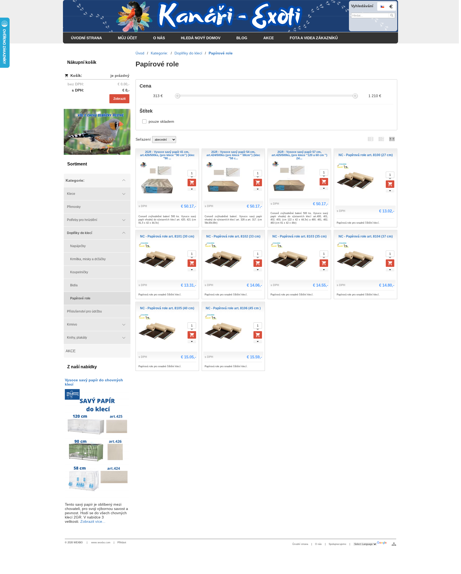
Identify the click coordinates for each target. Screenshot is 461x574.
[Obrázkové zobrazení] (392, 139)
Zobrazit (119, 99)
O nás (318, 544)
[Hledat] (391, 15)
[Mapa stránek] (394, 544)
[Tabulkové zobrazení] (381, 139)
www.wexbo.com (100, 542)
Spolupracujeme (337, 544)
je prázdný (119, 75)
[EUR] (391, 6)
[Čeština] (382, 6)
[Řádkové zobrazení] (370, 139)
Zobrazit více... (92, 521)
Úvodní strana (300, 544)
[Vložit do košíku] (192, 182)
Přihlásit (121, 542)
